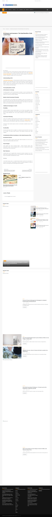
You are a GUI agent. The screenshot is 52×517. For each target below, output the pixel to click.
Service (16, 509)
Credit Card (16, 493)
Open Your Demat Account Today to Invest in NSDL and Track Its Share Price (32, 504)
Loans (16, 503)
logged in (9, 196)
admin (4, 36)
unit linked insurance (7, 80)
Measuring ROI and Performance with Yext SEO (41, 49)
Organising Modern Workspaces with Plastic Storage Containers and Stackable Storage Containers (41, 56)
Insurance (21, 9)
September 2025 (37, 104)
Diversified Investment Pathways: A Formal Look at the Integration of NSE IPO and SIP (7, 501)
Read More (24, 307)
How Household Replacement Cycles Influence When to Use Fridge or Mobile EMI (7, 495)
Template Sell (19, 515)
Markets (27, 9)
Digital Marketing (37, 121)
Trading (16, 512)
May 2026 (36, 94)
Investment (36, 127)
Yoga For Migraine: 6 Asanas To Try (24, 177)
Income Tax (36, 124)
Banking (6, 9)
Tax (17, 9)
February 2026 (37, 97)
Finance (14, 9)
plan (11, 80)
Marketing (36, 131)
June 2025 (36, 107)
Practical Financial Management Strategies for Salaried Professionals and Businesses (7, 491)
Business (9, 9)
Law (24, 9)
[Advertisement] (26, 20)
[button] (47, 9)
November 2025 (37, 101)
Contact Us (31, 9)
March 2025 (37, 110)
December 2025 (37, 100)
